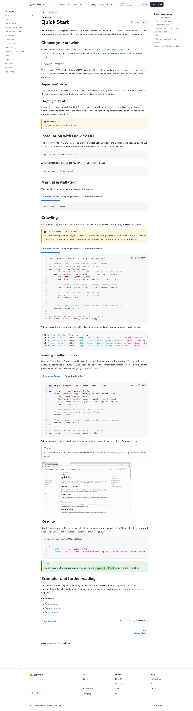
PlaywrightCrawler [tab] (71, 196)
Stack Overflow (120, 684)
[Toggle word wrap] (141, 334)
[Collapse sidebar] (19, 666)
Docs (62, 4)
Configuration (51, 604)
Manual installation (161, 32)
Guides (85, 679)
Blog (101, 4)
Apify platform (156, 679)
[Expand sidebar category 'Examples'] (32, 63)
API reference (88, 689)
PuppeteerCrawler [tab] (93, 196)
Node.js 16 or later (68, 125)
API (81, 4)
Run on (134, 258)
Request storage (52, 608)
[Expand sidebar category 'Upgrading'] (32, 71)
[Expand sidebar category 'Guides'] (32, 55)
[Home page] (43, 12)
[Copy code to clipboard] (145, 154)
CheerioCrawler (162, 17)
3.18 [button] (108, 4)
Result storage (52, 612)
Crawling (157, 35)
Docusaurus (155, 684)
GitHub (153, 689)
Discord (118, 679)
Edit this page (50, 621)
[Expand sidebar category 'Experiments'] (32, 67)
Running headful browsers (167, 39)
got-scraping (47, 74)
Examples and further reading (166, 46)
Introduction (62, 34)
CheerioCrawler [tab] (51, 196)
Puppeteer (107, 90)
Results (157, 42)
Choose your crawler (163, 14)
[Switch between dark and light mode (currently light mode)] (35, 692)
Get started (157, 4)
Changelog (91, 4)
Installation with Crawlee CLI (166, 28)
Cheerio (96, 70)
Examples (72, 4)
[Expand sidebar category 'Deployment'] (32, 59)
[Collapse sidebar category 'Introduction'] (32, 15)
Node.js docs (110, 239)
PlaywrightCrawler (163, 25)
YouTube (118, 694)
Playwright (46, 107)
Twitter (117, 689)
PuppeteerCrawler (163, 21)
